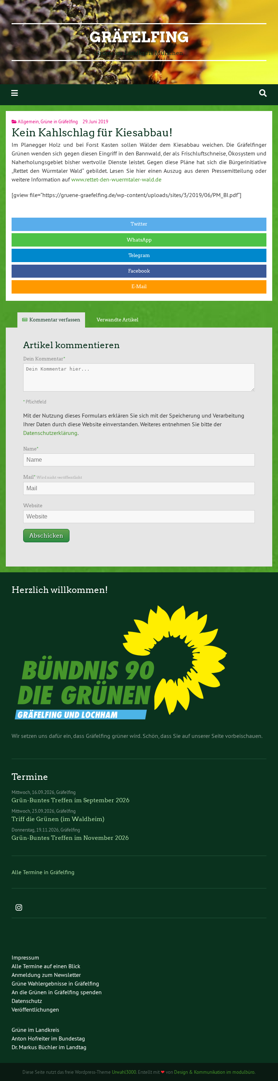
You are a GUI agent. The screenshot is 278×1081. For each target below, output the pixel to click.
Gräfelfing (139, 37)
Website (32, 505)
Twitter (139, 224)
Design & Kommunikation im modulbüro (214, 1072)
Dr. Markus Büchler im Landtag (49, 1047)
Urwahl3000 (124, 1072)
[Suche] (263, 93)
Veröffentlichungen (35, 1009)
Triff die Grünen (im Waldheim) (58, 819)
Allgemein (28, 121)
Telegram (139, 255)
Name (30, 449)
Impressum (25, 957)
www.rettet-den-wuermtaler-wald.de (116, 179)
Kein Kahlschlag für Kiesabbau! (92, 132)
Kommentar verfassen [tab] (54, 319)
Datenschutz (27, 1000)
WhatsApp (139, 240)
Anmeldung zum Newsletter (46, 974)
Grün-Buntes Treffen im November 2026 (70, 837)
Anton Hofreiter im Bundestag (48, 1038)
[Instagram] (19, 908)
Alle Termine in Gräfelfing (43, 872)
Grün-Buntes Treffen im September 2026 (71, 800)
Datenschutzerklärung (50, 432)
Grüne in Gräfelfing (59, 121)
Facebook (139, 271)
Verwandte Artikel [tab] (117, 319)
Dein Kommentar (44, 359)
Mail (52, 477)
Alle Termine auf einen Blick (46, 966)
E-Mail (139, 286)
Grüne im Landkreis (35, 1029)
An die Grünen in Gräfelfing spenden (57, 992)
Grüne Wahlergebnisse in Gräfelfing (55, 983)
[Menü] (14, 93)
